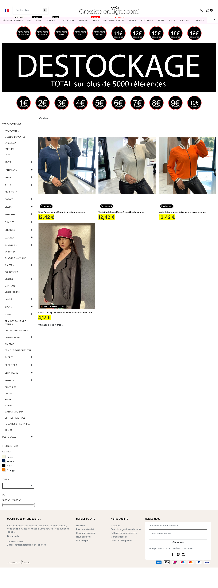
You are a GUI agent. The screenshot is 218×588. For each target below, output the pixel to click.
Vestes (9, 279)
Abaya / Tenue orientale (18, 350)
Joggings (10, 252)
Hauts (8, 299)
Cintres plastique (15, 418)
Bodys (8, 306)
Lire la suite (13, 536)
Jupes (8, 314)
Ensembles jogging (15, 258)
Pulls (8, 185)
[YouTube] (178, 554)
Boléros (9, 344)
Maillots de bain (14, 411)
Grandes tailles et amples (15, 323)
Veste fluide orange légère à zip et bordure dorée (182, 212)
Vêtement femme (11, 124)
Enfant (9, 399)
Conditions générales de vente (126, 529)
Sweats (9, 199)
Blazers (9, 265)
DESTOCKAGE (9, 437)
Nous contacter (83, 536)
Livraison (80, 525)
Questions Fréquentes (121, 540)
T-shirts (9, 380)
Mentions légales (119, 536)
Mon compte (82, 540)
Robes (8, 162)
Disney (8, 393)
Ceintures (10, 387)
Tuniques (10, 214)
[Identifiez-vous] (201, 10)
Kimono (9, 405)
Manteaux (10, 286)
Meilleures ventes (15, 137)
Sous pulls (11, 192)
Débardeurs (11, 373)
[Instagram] (183, 554)
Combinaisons (12, 337)
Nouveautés (12, 130)
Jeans (8, 177)
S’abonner (178, 542)
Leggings (10, 237)
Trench (9, 430)
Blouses (9, 222)
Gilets (8, 207)
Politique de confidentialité (124, 533)
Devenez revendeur (86, 533)
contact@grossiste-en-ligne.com (30, 544)
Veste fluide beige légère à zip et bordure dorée (121, 212)
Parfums (9, 149)
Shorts (9, 357)
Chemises (10, 230)
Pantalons (11, 170)
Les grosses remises (16, 330)
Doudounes (11, 272)
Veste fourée (12, 292)
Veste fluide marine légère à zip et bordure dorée (61, 212)
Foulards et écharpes (17, 424)
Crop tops (11, 365)
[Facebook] (173, 554)
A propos (115, 525)
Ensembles (11, 245)
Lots (7, 155)
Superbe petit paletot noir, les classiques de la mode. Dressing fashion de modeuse (78, 312)
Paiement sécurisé (85, 529)
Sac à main (10, 143)
